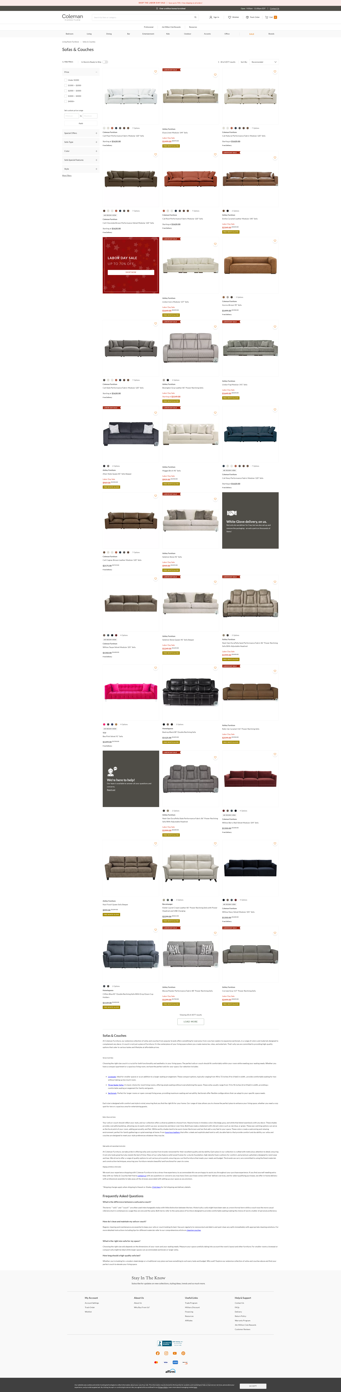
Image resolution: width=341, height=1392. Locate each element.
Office (227, 34)
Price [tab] (66, 72)
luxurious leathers (172, 1132)
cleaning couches (194, 1230)
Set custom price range (73, 110)
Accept (253, 1386)
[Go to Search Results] (195, 17)
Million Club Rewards (171, 27)
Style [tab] (66, 168)
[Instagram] (166, 1355)
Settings (92, 1303)
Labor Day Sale (168, 138)
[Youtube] (175, 1355)
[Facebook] (157, 1355)
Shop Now (131, 272)
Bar (128, 34)
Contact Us (274, 8)
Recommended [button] (257, 62)
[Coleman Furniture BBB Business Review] (170, 1345)
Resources (193, 27)
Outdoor (187, 34)
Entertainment (148, 34)
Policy (240, 1316)
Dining (109, 34)
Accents (207, 34)
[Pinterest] (183, 1355)
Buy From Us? (142, 1307)
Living (89, 34)
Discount (192, 1307)
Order (90, 1307)
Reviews (242, 1329)
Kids (168, 34)
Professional (148, 27)
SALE (251, 34)
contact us (142, 1175)
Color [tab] (67, 151)
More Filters (67, 175)
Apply (81, 123)
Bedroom (69, 34)
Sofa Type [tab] (68, 142)
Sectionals (112, 1093)
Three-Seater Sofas (115, 1085)
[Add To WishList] (155, 71)
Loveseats (112, 1076)
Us (138, 1303)
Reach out (111, 790)
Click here (156, 1187)
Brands (271, 34)
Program (191, 1303)
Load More (191, 1022)
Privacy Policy (163, 1387)
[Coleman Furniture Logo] (72, 20)
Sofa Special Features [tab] (74, 160)
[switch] (105, 62)
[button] (214, 17)
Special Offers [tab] (70, 133)
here (195, 1387)
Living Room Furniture (70, 42)
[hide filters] (68, 62)
